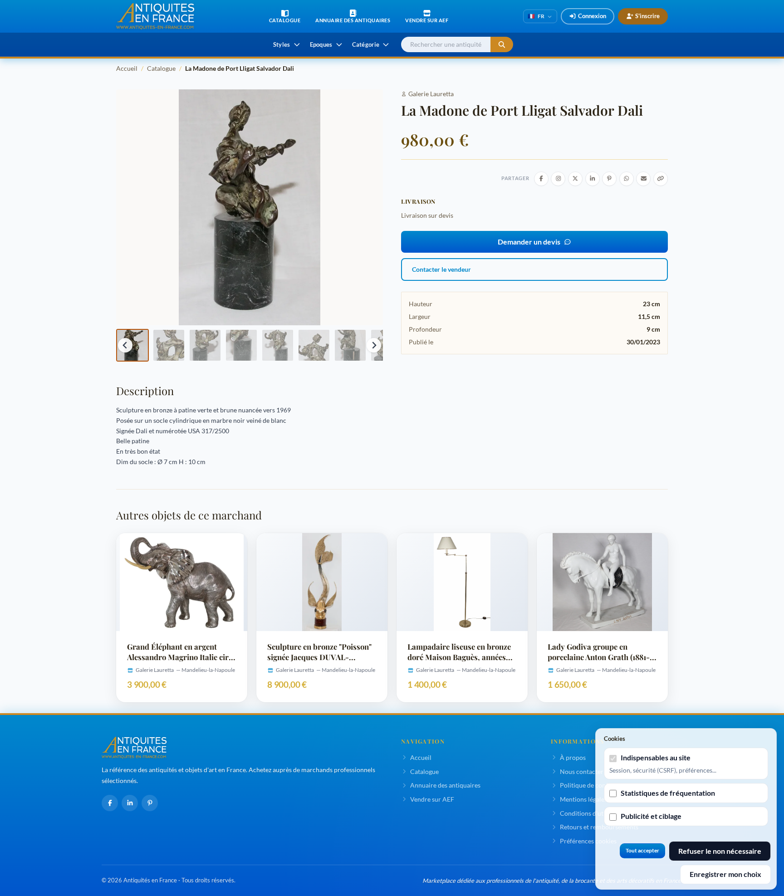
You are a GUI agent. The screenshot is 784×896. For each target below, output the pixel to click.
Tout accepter (642, 850)
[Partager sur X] (575, 178)
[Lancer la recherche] (501, 45)
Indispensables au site (656, 757)
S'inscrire (647, 16)
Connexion (592, 16)
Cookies (614, 738)
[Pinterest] (150, 803)
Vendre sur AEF (432, 799)
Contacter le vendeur (441, 269)
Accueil (126, 68)
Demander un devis (529, 241)
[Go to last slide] (125, 345)
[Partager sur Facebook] (541, 178)
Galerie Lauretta (431, 94)
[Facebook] (110, 803)
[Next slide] (374, 345)
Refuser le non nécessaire (719, 851)
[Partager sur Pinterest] (609, 178)
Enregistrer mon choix (725, 874)
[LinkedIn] (130, 803)
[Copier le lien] (660, 178)
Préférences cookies (588, 841)
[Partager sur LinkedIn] (592, 178)
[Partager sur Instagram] (558, 178)
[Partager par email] (643, 178)
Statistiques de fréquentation (668, 792)
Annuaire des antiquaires (445, 785)
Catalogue (161, 68)
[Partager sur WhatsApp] (626, 178)
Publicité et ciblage (651, 816)
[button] (132, 345)
